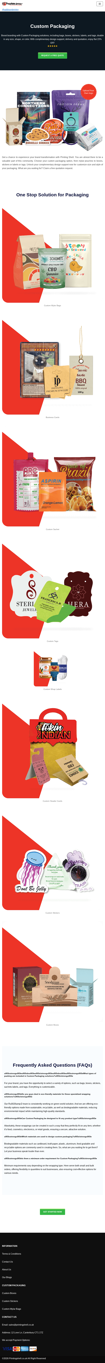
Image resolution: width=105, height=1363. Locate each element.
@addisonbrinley (10, 9)
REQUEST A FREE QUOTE (52, 55)
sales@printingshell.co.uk (21, 1325)
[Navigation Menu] (100, 4)
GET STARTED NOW (52, 1212)
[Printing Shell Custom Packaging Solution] (12, 4)
